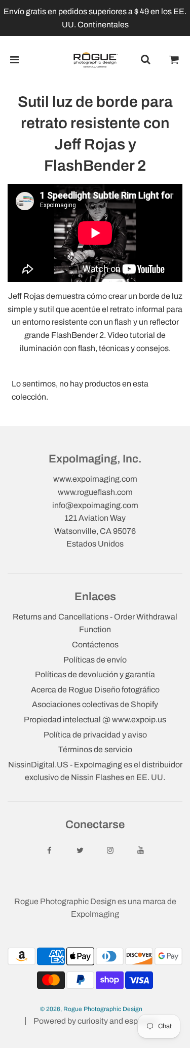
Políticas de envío (95, 659)
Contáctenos (95, 644)
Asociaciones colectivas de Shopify (95, 704)
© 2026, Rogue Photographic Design (91, 1009)
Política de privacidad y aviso (95, 734)
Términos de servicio (95, 749)
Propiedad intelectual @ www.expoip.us (95, 719)
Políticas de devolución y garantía (95, 674)
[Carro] (174, 60)
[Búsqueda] (145, 60)
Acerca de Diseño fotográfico (95, 689)
